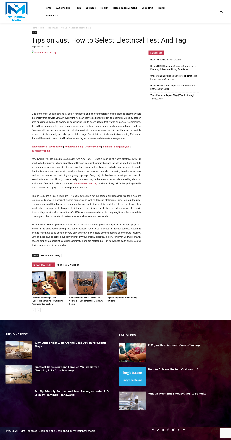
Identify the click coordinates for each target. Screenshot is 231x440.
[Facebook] (153, 429)
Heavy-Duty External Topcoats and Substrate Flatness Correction (172, 87)
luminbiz (107, 146)
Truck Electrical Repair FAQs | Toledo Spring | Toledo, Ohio (172, 97)
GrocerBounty (93, 146)
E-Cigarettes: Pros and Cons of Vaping (174, 345)
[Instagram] (157, 429)
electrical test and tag (85, 183)
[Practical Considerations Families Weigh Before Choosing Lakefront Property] (19, 374)
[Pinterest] (168, 429)
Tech (42, 27)
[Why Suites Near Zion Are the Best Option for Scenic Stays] (19, 350)
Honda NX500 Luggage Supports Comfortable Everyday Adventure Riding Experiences (173, 68)
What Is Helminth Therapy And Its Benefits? (178, 393)
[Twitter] (173, 429)
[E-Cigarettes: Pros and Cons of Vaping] (132, 352)
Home (34, 27)
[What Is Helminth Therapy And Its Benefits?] (132, 401)
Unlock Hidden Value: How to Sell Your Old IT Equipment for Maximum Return (86, 300)
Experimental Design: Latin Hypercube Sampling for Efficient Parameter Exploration (47, 300)
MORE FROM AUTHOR (68, 265)
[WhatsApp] (178, 429)
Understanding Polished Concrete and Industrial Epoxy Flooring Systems (173, 77)
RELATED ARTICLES (43, 265)
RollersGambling (73, 146)
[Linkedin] (163, 429)
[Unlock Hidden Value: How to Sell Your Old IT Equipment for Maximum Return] (86, 283)
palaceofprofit (39, 146)
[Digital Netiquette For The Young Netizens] (124, 283)
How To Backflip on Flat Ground (165, 59)
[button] (221, 11)
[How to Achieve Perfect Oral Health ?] (132, 376)
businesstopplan (41, 150)
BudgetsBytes (121, 146)
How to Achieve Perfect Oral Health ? (173, 369)
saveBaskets (56, 146)
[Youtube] (184, 429)
